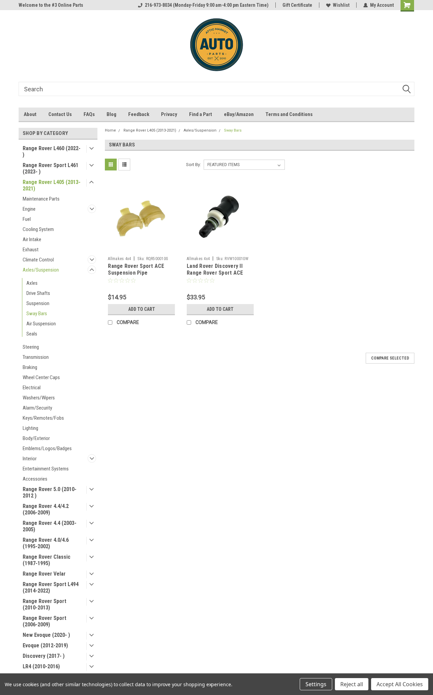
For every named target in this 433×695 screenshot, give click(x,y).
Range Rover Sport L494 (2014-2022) (50, 587)
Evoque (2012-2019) (45, 645)
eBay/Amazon (239, 114)
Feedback (138, 114)
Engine (29, 209)
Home (110, 130)
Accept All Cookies (400, 684)
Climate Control (38, 260)
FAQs (89, 114)
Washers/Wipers (39, 398)
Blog (111, 114)
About (30, 114)
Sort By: (193, 164)
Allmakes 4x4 (119, 258)
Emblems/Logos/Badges (47, 448)
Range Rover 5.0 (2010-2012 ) (49, 492)
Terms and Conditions (289, 114)
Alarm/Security (37, 408)
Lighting (30, 428)
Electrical (32, 388)
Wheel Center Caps (41, 377)
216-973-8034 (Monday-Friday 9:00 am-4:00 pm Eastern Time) (207, 5)
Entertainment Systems (46, 469)
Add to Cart (141, 309)
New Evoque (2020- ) (46, 635)
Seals (31, 334)
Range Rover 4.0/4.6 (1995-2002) (46, 543)
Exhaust (31, 250)
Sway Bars (36, 313)
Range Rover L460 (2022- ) (52, 151)
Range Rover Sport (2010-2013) (44, 604)
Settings (315, 684)
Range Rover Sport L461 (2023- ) (50, 168)
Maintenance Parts (41, 199)
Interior (30, 459)
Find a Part (200, 114)
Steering (31, 347)
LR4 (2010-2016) (41, 666)
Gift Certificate (297, 5)
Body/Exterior (36, 438)
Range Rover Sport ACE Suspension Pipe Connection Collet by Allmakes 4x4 (136, 276)
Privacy (169, 114)
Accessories (35, 479)
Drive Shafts (38, 293)
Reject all (351, 684)
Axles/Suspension (41, 270)
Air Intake (32, 239)
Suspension (37, 303)
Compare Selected (390, 358)
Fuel (27, 219)
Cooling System (38, 229)
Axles (32, 283)
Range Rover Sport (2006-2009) (44, 621)
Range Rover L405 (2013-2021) (52, 185)
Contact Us (60, 114)
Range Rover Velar (44, 574)
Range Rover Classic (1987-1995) (46, 560)
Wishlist (341, 5)
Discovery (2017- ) (44, 656)
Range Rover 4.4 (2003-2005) (49, 526)
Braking (30, 367)
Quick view (141, 248)
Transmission (36, 357)
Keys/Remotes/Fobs (43, 418)
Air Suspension (41, 324)
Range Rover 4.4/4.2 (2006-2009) (46, 509)
